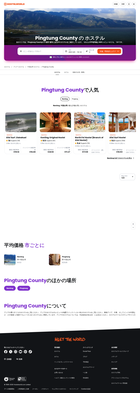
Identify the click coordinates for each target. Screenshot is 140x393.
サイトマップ (74, 389)
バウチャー (45, 389)
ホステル (9, 135)
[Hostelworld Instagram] (15, 351)
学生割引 (86, 378)
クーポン (35, 389)
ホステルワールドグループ (120, 351)
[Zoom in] (133, 224)
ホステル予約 (115, 372)
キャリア (114, 362)
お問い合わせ (58, 372)
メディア (114, 356)
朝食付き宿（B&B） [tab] (79, 72)
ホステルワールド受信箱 (119, 383)
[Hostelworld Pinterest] (25, 351)
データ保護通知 (9, 389)
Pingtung (24, 288)
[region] (70, 201)
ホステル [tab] (57, 72)
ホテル (56, 356)
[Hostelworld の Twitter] (10, 351)
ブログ (85, 356)
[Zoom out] (133, 227)
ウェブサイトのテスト (59, 389)
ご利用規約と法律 (23, 389)
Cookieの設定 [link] (85, 389)
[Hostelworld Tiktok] (30, 351)
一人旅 (85, 372)
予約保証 (86, 362)
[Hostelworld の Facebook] (5, 351)
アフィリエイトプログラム (120, 378)
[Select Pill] (129, 4)
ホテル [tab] (66, 72)
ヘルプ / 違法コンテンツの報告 (64, 378)
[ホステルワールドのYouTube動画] (20, 351)
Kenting (10, 288)
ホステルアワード (88, 367)
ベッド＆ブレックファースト (63, 362)
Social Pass (87, 351)
